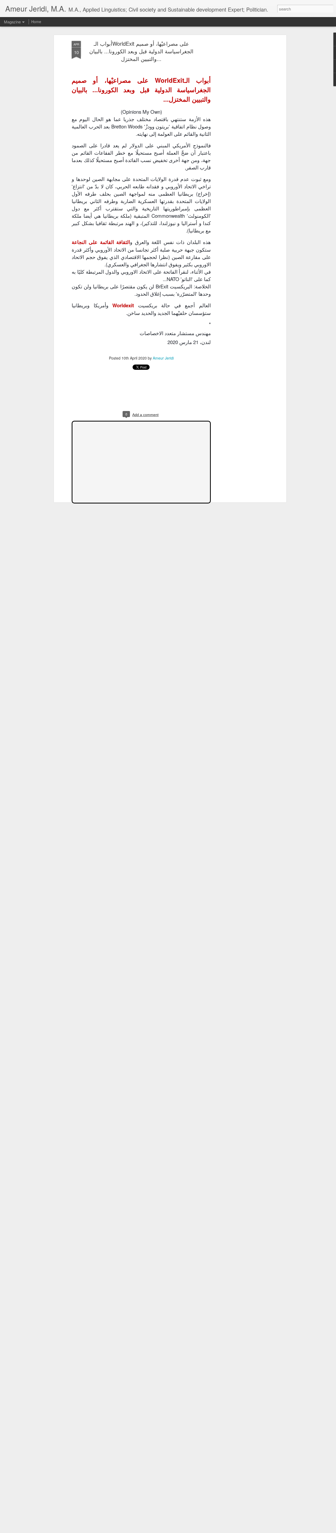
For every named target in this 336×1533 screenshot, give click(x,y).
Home (36, 21)
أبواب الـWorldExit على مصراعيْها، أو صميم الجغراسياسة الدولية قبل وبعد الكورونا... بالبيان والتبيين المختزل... (141, 51)
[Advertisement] (239, 123)
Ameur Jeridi (163, 358)
